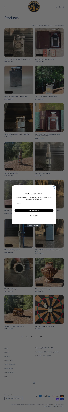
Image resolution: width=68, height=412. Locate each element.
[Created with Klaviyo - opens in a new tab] (34, 225)
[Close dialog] (54, 187)
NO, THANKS (34, 216)
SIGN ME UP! (34, 210)
